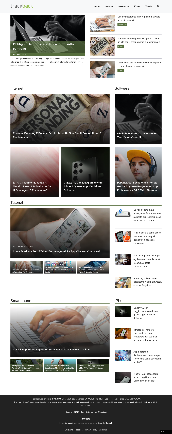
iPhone (137, 6)
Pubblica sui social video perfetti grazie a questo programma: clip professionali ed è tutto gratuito (137, 186)
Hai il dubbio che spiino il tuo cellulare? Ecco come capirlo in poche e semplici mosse (91, 269)
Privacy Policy (91, 430)
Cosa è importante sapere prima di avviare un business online (51, 349)
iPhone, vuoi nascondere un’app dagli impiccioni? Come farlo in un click (145, 377)
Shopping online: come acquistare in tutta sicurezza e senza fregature (147, 281)
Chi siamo (69, 430)
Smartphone (123, 6)
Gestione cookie (166, 432)
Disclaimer (103, 430)
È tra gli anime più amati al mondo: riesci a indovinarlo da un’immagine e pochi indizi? (32, 186)
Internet (97, 6)
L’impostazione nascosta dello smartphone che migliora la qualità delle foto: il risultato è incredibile (59, 368)
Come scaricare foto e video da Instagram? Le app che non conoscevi (56, 251)
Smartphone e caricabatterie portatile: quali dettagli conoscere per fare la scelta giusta (25, 368)
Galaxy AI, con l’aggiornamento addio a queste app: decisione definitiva (83, 186)
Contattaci (102, 412)
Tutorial (148, 6)
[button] (158, 6)
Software (109, 6)
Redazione (79, 430)
